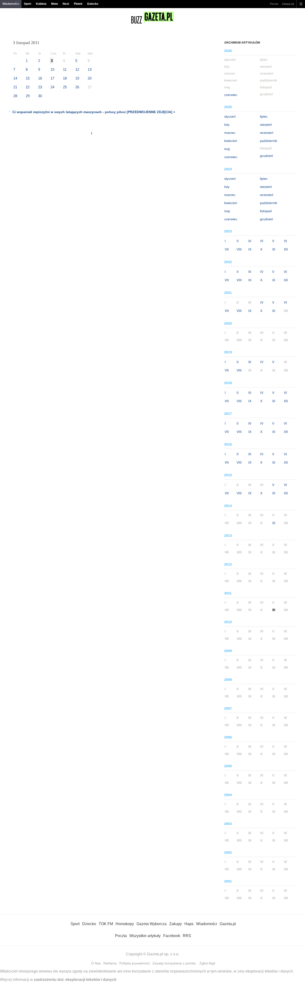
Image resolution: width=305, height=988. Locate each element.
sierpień (266, 124)
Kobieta (41, 3)
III (249, 241)
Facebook (171, 936)
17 (52, 78)
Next (66, 3)
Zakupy (175, 924)
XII (286, 249)
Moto (54, 3)
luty (226, 124)
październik (268, 141)
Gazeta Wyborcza (152, 924)
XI (273, 249)
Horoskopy (125, 924)
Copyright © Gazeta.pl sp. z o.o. (152, 954)
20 (90, 78)
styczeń (230, 116)
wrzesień (266, 133)
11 (64, 69)
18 (65, 78)
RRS (187, 936)
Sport (27, 3)
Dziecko (92, 3)
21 (15, 87)
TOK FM (106, 924)
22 (28, 87)
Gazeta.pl (228, 924)
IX (249, 249)
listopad (266, 211)
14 (15, 78)
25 (65, 87)
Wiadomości (10, 3)
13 (90, 69)
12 (77, 69)
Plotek (78, 3)
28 (15, 96)
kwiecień (230, 141)
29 (28, 96)
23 (40, 87)
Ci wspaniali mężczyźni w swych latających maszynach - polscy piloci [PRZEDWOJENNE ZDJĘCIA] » (93, 112)
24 (52, 87)
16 (40, 78)
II (238, 241)
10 (52, 69)
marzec (229, 133)
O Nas (96, 963)
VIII (239, 249)
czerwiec (230, 95)
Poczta (274, 3)
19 (77, 78)
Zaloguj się (288, 3)
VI (285, 241)
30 (40, 96)
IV (261, 241)
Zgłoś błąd (207, 963)
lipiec (264, 116)
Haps (188, 924)
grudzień (266, 156)
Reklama (110, 963)
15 (28, 78)
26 (77, 87)
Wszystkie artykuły (145, 936)
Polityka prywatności (134, 963)
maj (227, 149)
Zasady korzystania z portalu (174, 963)
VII (227, 249)
